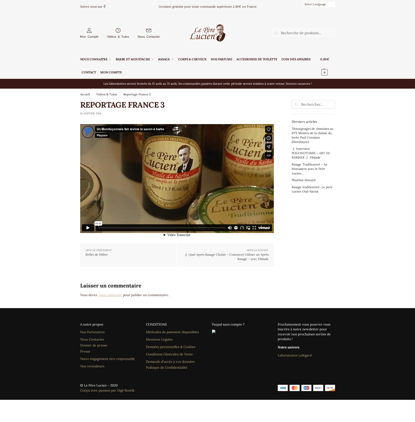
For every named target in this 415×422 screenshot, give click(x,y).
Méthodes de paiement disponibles (172, 332)
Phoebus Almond (303, 180)
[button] (327, 66)
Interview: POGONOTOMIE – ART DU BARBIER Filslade (311, 153)
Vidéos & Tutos (118, 36)
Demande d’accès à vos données (170, 362)
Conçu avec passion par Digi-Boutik (107, 390)
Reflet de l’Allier (96, 255)
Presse (85, 351)
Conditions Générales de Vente (169, 354)
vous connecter (110, 295)
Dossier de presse (93, 345)
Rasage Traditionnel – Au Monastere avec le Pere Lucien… (309, 168)
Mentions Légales (159, 339)
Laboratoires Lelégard (295, 355)
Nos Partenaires (92, 332)
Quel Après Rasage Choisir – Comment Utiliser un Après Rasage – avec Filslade (228, 257)
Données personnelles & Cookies (170, 347)
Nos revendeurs (92, 366)
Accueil (85, 94)
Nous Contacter (149, 36)
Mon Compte (89, 36)
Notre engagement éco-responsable (107, 359)
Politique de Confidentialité (166, 367)
